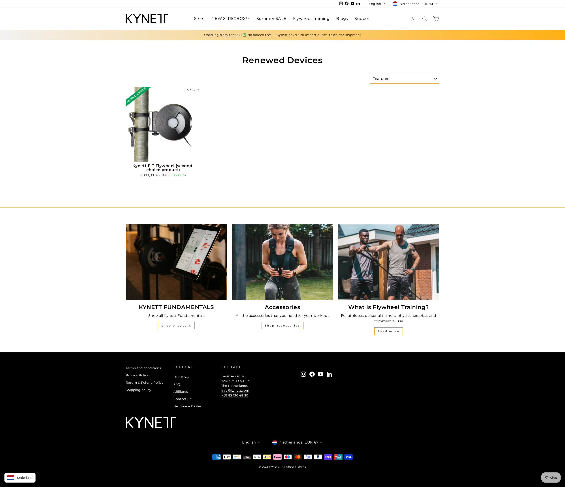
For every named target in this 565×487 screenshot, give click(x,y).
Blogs (342, 18)
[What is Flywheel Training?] (388, 262)
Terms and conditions (143, 368)
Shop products (176, 325)
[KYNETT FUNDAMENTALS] (176, 262)
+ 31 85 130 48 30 (234, 395)
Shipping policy (138, 390)
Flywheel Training (311, 18)
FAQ (177, 384)
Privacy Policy (137, 375)
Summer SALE (271, 18)
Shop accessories (282, 325)
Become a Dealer (187, 406)
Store (199, 18)
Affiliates (180, 391)
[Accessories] (282, 262)
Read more (388, 331)
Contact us (182, 399)
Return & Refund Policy (145, 382)
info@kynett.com (235, 390)
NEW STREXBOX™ (230, 18)
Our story (181, 377)
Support (362, 18)
